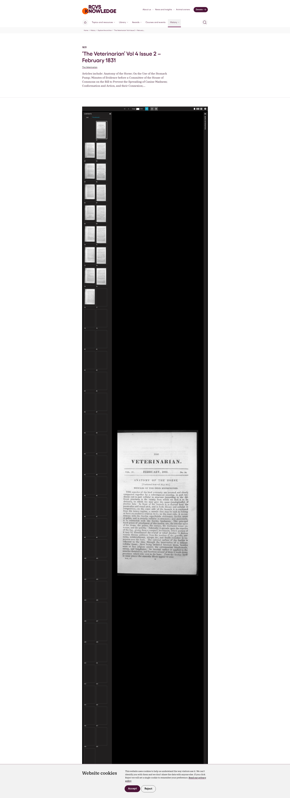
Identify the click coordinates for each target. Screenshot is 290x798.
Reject (148, 788)
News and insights (163, 9)
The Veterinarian (89, 67)
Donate (199, 9)
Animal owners (183, 9)
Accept (132, 788)
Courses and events (156, 22)
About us (147, 9)
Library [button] (122, 22)
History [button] (173, 22)
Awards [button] (135, 22)
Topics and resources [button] (102, 22)
